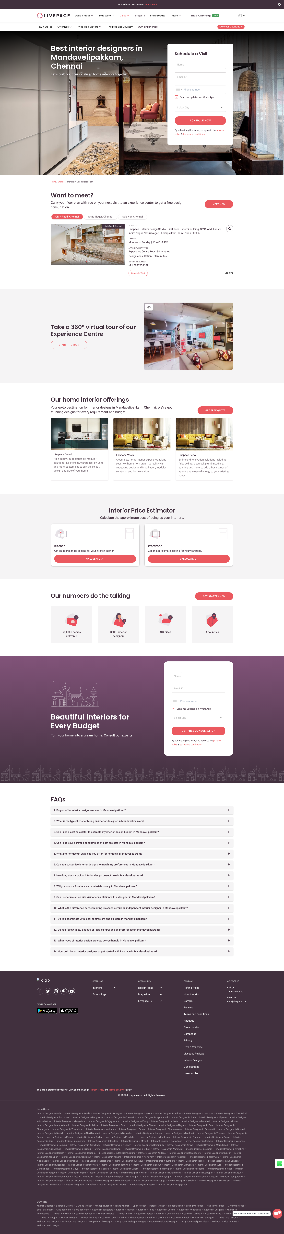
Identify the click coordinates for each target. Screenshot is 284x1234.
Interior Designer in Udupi (137, 1149)
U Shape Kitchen (103, 1205)
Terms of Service (117, 1089)
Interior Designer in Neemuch (204, 1157)
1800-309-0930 (235, 991)
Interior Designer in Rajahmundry (191, 1176)
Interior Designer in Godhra (95, 1168)
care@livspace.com (237, 1001)
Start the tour (69, 345)
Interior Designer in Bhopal (231, 1129)
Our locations (191, 1066)
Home (54, 182)
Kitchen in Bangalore (103, 1209)
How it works (191, 994)
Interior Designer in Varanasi (230, 1141)
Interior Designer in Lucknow (199, 1113)
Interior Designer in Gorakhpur (166, 1141)
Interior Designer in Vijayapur (172, 1184)
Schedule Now (200, 120)
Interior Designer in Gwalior (125, 1168)
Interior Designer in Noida (139, 1113)
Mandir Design (175, 1205)
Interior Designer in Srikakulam (215, 1180)
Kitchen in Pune (146, 1209)
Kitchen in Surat (88, 1217)
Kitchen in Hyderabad (190, 1209)
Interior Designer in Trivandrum (67, 1129)
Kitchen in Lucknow (191, 1213)
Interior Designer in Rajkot (89, 1137)
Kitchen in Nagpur (48, 1217)
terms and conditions (194, 134)
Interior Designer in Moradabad (212, 1145)
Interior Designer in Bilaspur (146, 1164)
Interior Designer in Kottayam (139, 1157)
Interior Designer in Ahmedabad (53, 1125)
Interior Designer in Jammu (53, 1145)
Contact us (190, 1033)
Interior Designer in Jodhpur (199, 1141)
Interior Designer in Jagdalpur (75, 1157)
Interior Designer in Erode (77, 1113)
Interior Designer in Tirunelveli (81, 1184)
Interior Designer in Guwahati (200, 1129)
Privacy (188, 1040)
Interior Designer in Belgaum (81, 1153)
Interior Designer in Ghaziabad (231, 1113)
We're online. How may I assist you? (251, 1213)
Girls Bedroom (63, 1209)
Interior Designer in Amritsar (70, 1141)
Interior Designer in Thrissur (210, 1133)
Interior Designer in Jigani (72, 1172)
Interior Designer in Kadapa (152, 1153)
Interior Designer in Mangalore (69, 1121)
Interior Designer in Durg (209, 1164)
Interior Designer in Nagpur (172, 1125)
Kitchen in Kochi (108, 1217)
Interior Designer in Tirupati (112, 1184)
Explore (229, 272)
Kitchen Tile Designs (227, 1217)
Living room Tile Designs (100, 1221)
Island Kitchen (122, 1205)
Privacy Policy (97, 1089)
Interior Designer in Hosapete (189, 1168)
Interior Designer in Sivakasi (182, 1180)
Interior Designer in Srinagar (187, 1137)
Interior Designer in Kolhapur (198, 1172)
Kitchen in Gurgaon (214, 1209)
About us (189, 1020)
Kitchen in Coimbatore (167, 1213)
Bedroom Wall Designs (48, 1225)
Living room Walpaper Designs (131, 1221)
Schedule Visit (138, 273)
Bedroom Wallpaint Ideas (224, 1221)
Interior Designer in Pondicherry (121, 1137)
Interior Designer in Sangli (50, 1180)
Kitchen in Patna (69, 1217)
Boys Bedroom (81, 1209)
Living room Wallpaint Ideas (194, 1221)
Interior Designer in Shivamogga (149, 1180)
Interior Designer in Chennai (119, 1117)
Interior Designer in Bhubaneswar (165, 1129)
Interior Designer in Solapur (107, 1149)
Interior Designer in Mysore (213, 1117)
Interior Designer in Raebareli (96, 1160)
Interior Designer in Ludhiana (155, 1137)
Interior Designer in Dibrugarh (179, 1164)
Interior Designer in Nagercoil (172, 1157)
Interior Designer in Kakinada (103, 1172)
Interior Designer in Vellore (191, 1160)
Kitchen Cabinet (45, 1205)
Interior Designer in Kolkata (165, 1121)
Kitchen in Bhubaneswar (132, 1217)
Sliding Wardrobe (195, 1205)
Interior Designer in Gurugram (108, 1113)
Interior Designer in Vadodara (101, 1129)
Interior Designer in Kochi (183, 1117)
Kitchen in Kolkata (61, 1213)
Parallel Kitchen (157, 1205)
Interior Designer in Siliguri (77, 1149)
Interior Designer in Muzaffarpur (122, 1176)
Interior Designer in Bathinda (115, 1164)
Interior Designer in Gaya (66, 1168)
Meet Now (219, 204)
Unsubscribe (191, 1073)
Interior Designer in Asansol (51, 1164)
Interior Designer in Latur (228, 1172)
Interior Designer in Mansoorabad (54, 1176)
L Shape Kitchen (84, 1205)
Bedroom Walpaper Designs (163, 1221)
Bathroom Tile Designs (73, 1221)
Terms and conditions (196, 1014)
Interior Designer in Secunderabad (112, 1180)
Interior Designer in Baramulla (148, 1145)
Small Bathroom (45, 1209)
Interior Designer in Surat (114, 1125)
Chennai (62, 182)
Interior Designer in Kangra (108, 1157)
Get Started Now (214, 596)
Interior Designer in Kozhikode (85, 1145)
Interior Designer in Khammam (165, 1172)
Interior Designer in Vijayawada (103, 1121)
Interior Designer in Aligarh (199, 1149)
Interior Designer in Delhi (49, 1113)
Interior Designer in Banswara (82, 1164)
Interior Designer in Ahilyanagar (223, 1160)
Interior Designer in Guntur (217, 1153)
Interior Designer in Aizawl (180, 1145)
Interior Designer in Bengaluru (87, 1117)
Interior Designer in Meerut (135, 1141)
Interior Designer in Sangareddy (227, 1176)
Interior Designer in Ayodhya (230, 1149)
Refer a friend (191, 987)
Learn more (151, 4)
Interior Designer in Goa (201, 1125)
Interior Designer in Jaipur (85, 1125)
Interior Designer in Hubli (220, 1168)
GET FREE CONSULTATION (198, 730)
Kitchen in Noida (106, 1213)
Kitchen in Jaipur (145, 1213)
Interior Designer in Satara (79, 1180)
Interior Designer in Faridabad (54, 1117)
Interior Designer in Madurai (179, 1133)
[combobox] (179, 89)
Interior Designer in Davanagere (184, 1153)
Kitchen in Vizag (213, 1213)
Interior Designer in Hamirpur (157, 1168)
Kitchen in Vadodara (84, 1213)
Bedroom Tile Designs (48, 1221)
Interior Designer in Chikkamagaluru (116, 1153)
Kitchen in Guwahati (157, 1217)
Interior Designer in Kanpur (149, 1133)
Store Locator (191, 1027)
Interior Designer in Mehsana (88, 1176)
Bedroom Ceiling (64, 1205)
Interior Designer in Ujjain (142, 1184)
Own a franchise (193, 1047)
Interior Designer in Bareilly (50, 1153)
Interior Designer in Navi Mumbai (83, 1133)
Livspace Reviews (194, 1053)
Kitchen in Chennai (167, 1209)
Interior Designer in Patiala (65, 1160)
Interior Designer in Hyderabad (152, 1117)
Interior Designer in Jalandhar (103, 1141)
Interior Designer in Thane (142, 1125)
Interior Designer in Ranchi (60, 1137)
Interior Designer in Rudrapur (128, 1160)
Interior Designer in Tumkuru (160, 1160)
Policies (188, 1007)
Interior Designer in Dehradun (117, 1133)
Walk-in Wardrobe (215, 1205)
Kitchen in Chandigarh (203, 1217)
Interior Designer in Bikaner (117, 1145)
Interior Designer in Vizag (135, 1121)
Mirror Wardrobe (236, 1205)
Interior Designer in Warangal (168, 1149)
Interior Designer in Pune (225, 1121)
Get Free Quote (215, 410)
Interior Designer (193, 1060)
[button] (86, 261)
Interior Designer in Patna (132, 1129)
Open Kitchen (139, 1205)
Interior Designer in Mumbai (195, 1121)
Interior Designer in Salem (217, 1137)
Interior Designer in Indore (168, 1113)
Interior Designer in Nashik (50, 1133)
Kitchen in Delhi (125, 1213)
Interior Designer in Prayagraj (156, 1176)
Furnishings (99, 994)
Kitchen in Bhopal (179, 1217)
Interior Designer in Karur (134, 1172)
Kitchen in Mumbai (126, 1209)
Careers (188, 1001)
